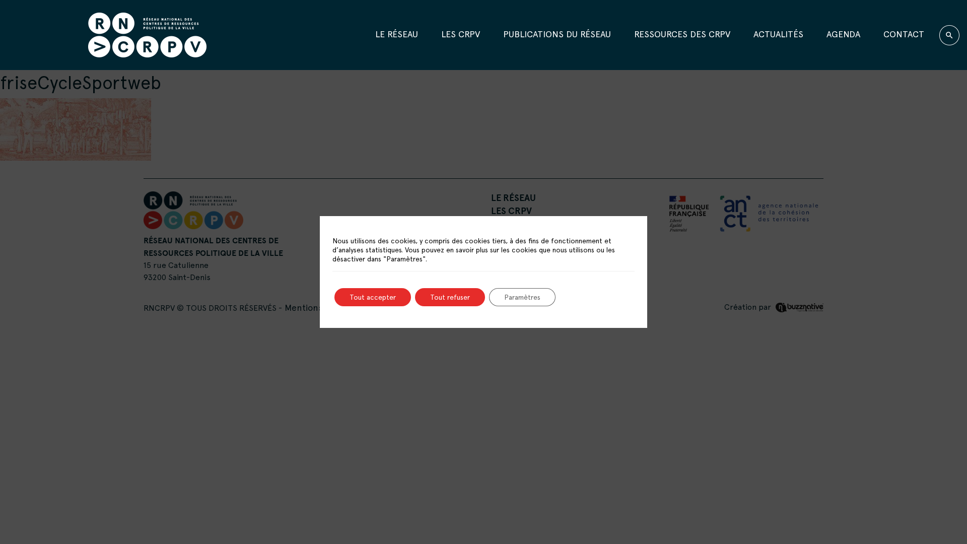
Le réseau (396, 34)
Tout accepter (373, 297)
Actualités (778, 34)
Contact (903, 34)
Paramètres (522, 297)
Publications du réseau (557, 34)
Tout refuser (450, 297)
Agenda (843, 34)
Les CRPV (460, 34)
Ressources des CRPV (682, 34)
